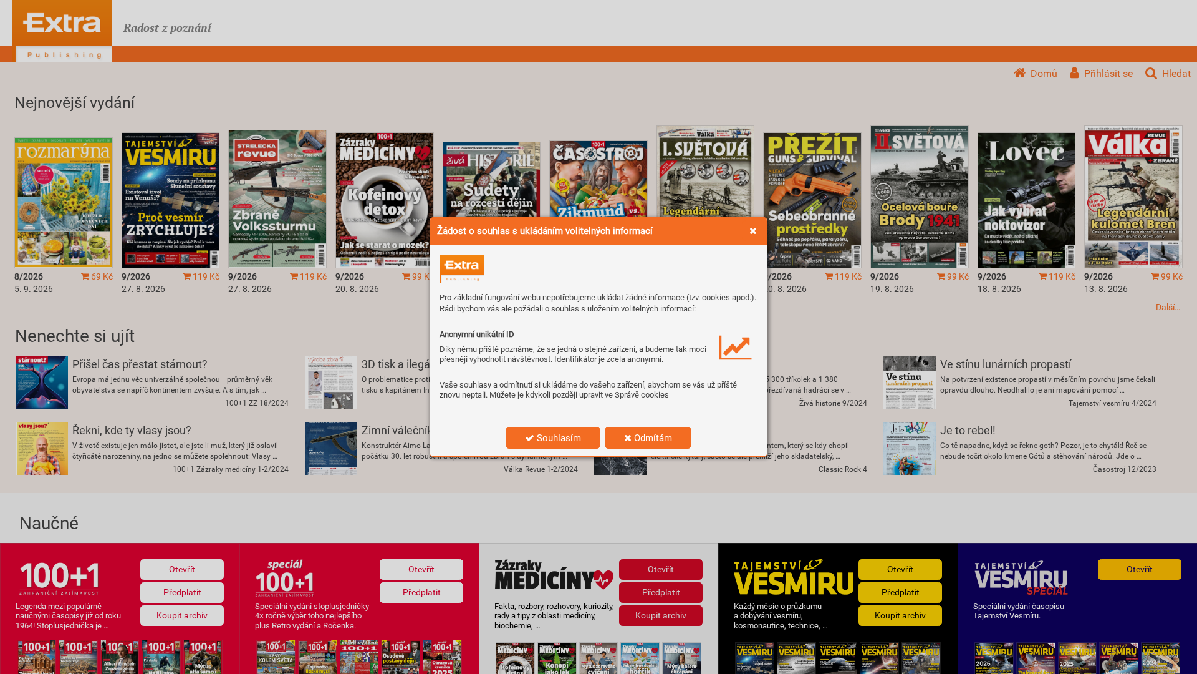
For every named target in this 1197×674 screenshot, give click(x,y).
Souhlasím (557, 438)
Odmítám (652, 438)
